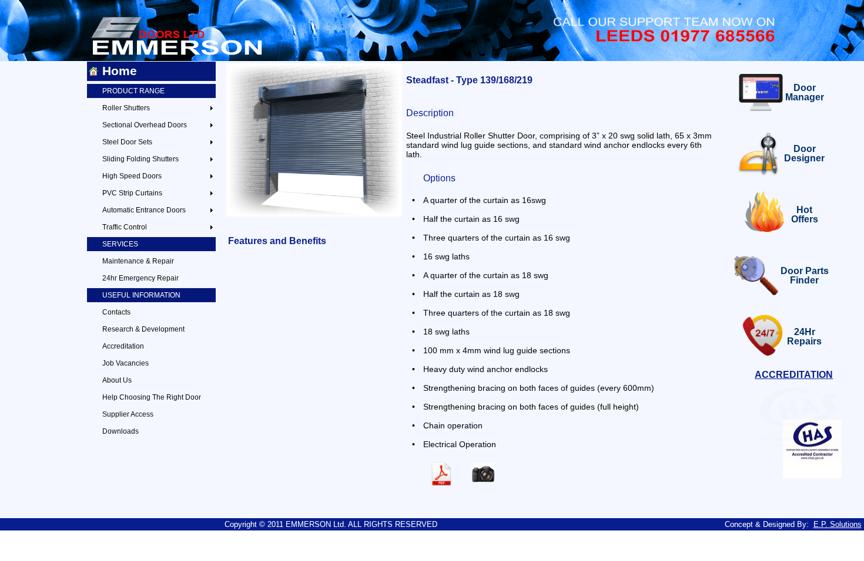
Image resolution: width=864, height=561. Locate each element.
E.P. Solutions (837, 524)
